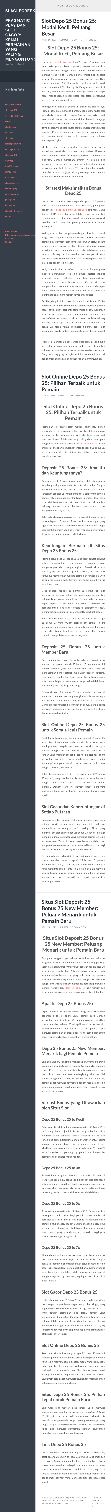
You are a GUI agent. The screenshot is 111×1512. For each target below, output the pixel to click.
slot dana (9, 138)
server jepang (11, 188)
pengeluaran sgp (12, 194)
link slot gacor (11, 205)
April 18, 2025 (49, 927)
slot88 (8, 216)
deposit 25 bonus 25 (14, 116)
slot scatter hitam (13, 183)
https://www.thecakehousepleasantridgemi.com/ (27, 235)
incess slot (10, 238)
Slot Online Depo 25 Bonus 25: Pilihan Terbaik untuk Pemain (73, 382)
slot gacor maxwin (13, 104)
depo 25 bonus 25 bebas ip (71, 209)
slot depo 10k (11, 110)
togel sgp (9, 160)
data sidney (10, 177)
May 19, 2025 (48, 396)
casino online (11, 231)
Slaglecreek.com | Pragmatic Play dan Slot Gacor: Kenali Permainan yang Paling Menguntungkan (64, 1501)
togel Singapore (12, 166)
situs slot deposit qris (60, 61)
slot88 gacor (11, 127)
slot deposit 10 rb (13, 143)
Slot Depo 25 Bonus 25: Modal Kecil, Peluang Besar (69, 27)
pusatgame (10, 199)
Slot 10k (9, 132)
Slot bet (8, 242)
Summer (64, 40)
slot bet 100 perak (13, 211)
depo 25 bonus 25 (87, 443)
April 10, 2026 (49, 40)
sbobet (8, 121)
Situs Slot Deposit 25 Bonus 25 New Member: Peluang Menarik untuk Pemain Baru (70, 911)
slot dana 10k (11, 155)
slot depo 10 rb (12, 149)
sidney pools (10, 171)
